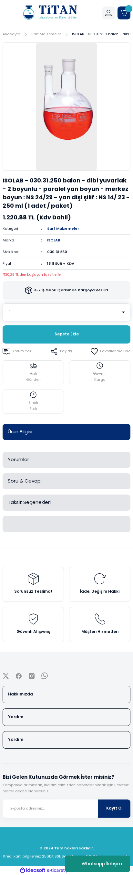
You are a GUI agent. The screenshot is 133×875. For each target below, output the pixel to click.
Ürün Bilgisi (20, 431)
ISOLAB (53, 240)
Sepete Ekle (67, 334)
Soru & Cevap (24, 480)
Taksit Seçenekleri (29, 502)
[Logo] (49, 13)
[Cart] (124, 12)
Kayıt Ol (114, 808)
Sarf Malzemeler (63, 228)
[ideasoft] (33, 870)
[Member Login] (108, 12)
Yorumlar (18, 459)
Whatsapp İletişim (102, 863)
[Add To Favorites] (110, 351)
